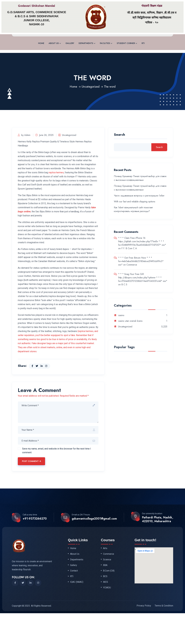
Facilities (105, 43)
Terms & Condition (164, 605)
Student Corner (126, 43)
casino (121, 315)
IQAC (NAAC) (76, 582)
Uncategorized (90, 87)
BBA (105, 565)
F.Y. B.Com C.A (129, 248)
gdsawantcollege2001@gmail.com (94, 519)
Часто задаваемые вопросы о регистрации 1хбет (139, 195)
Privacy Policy (144, 605)
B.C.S (124, 284)
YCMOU (107, 587)
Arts (105, 548)
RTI (143, 43)
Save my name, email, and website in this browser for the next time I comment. (56, 450)
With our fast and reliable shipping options (134, 201)
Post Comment (30, 461)
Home (41, 43)
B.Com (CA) (108, 570)
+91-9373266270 (35, 519)
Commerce (131, 264)
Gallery (69, 43)
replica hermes (56, 172)
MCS (105, 582)
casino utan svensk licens (130, 321)
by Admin (25, 135)
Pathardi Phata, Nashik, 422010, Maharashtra (157, 519)
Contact (74, 570)
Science (107, 559)
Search (119, 135)
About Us (54, 43)
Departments (86, 43)
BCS (105, 576)
